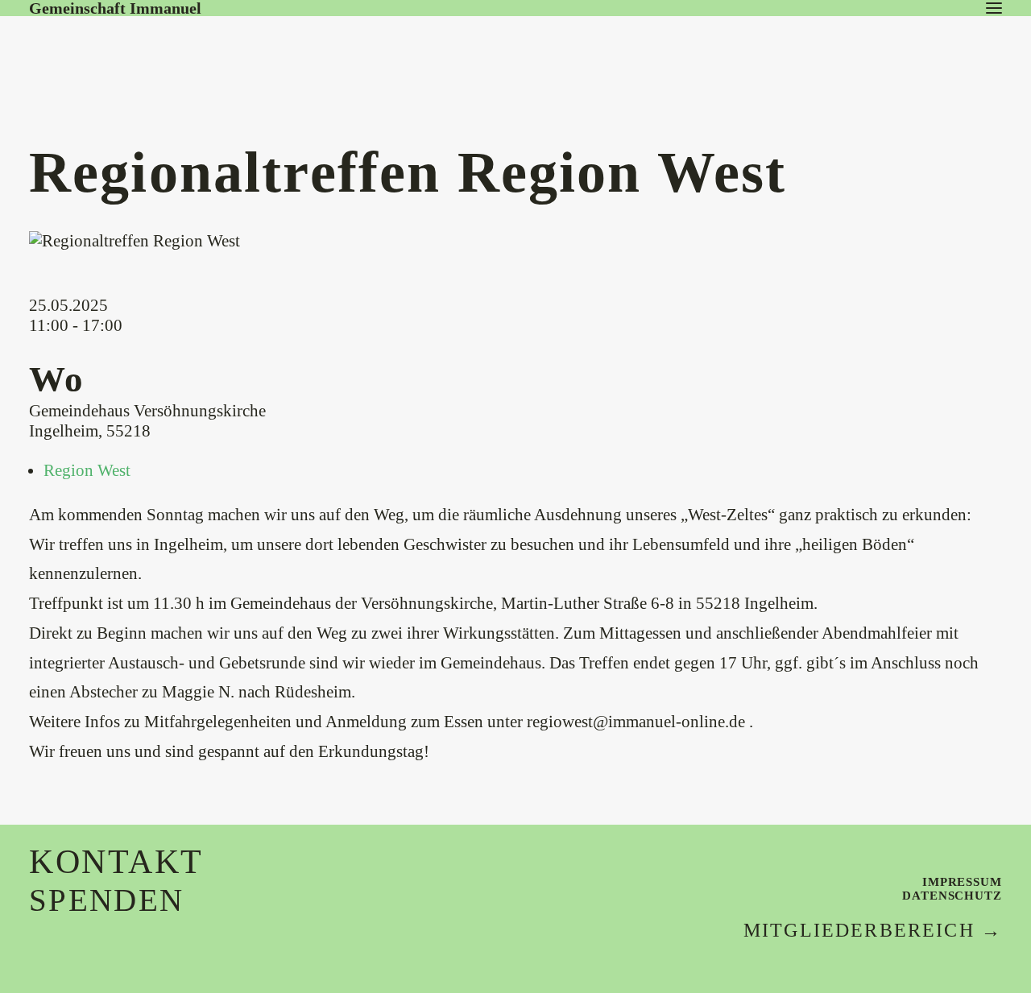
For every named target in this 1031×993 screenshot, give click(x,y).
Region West (86, 470)
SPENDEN (106, 900)
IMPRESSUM (962, 881)
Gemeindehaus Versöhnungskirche (147, 410)
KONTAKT (116, 861)
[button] (994, 8)
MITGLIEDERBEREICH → (872, 930)
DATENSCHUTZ (952, 895)
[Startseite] (150, 48)
